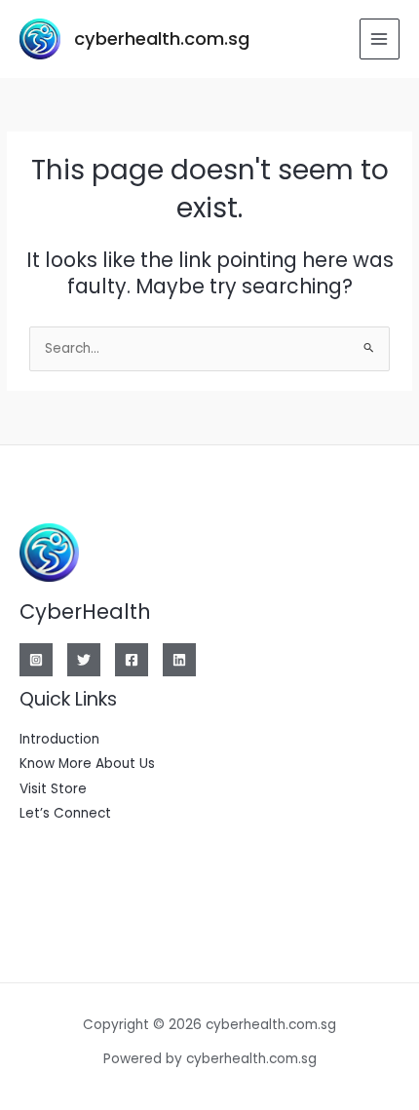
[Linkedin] (179, 659)
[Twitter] (83, 659)
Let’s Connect (65, 813)
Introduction (59, 739)
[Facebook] (131, 659)
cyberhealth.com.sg (161, 38)
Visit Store (53, 789)
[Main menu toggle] (380, 38)
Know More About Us (87, 763)
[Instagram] (36, 659)
